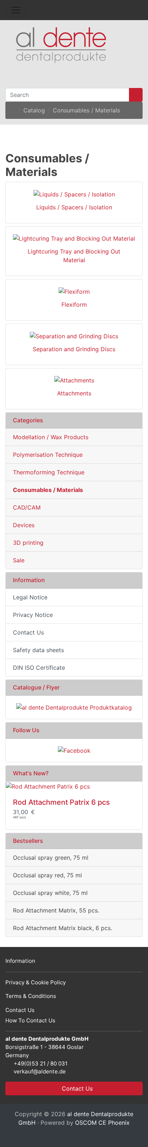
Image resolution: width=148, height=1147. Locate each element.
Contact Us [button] (76, 1088)
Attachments (74, 393)
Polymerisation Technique (48, 454)
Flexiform (74, 304)
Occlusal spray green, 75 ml (50, 857)
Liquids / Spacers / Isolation (74, 207)
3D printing (28, 542)
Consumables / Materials (86, 110)
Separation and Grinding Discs (74, 349)
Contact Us (28, 632)
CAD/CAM (27, 507)
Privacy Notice (33, 614)
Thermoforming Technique (48, 472)
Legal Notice (30, 597)
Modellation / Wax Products (50, 437)
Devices (23, 525)
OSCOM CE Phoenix (102, 1122)
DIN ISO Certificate (39, 667)
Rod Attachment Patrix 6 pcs (61, 802)
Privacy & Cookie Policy (35, 982)
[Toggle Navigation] (16, 10)
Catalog (34, 110)
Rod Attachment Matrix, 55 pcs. (56, 910)
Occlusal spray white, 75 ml (50, 892)
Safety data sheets (38, 650)
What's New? (30, 773)
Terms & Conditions (30, 996)
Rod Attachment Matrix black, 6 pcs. (62, 928)
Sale (18, 560)
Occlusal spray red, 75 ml (47, 875)
